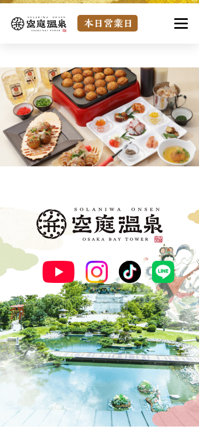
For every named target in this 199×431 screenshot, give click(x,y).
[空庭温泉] (38, 24)
